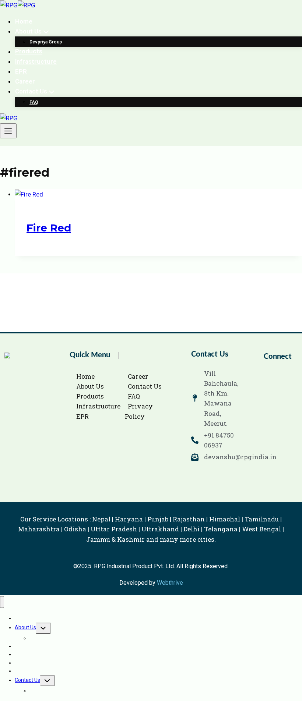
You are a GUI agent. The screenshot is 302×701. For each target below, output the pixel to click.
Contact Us (27, 680)
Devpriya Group (45, 42)
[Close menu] (2, 602)
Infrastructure (36, 61)
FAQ (33, 102)
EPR (21, 71)
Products (28, 51)
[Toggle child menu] (43, 628)
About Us (25, 627)
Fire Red (49, 228)
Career (25, 81)
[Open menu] (8, 130)
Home (23, 21)
